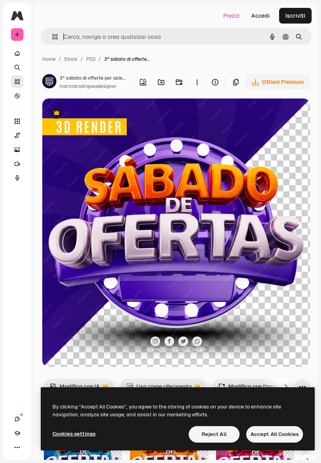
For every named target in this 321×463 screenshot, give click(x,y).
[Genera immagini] (17, 149)
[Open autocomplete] (52, 37)
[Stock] (17, 81)
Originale (93, 113)
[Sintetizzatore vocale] (17, 177)
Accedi (260, 15)
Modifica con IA (75, 388)
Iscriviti (295, 15)
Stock (71, 59)
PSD (91, 59)
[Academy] (17, 433)
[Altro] (17, 447)
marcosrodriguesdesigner (88, 86)
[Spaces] (17, 135)
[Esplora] (17, 95)
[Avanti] (286, 386)
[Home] (17, 53)
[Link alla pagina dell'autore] (49, 82)
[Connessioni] (17, 419)
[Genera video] (17, 163)
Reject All (214, 434)
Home (49, 59)
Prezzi (231, 15)
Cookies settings (74, 433)
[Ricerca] (17, 67)
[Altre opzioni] (197, 82)
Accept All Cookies (275, 434)
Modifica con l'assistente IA (259, 388)
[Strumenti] (17, 121)
